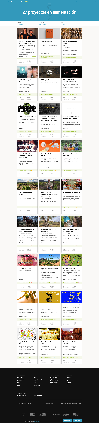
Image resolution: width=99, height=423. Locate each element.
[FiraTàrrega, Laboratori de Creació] (66, 414)
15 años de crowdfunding (55, 384)
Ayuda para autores (38, 395)
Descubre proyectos (6, 1)
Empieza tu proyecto (15, 1)
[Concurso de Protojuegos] (56, 414)
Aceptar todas (77, 420)
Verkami (49, 2)
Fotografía (19, 384)
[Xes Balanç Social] (33, 414)
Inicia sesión (77, 1)
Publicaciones (37, 385)
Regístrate (84, 1)
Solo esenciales (67, 420)
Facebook (69, 377)
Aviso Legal (74, 403)
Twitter (68, 379)
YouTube (69, 380)
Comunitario (19, 380)
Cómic (35, 380)
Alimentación (20, 377)
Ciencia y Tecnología (38, 379)
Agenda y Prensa (54, 379)
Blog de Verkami (53, 377)
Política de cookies (37, 421)
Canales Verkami (54, 380)
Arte (35, 377)
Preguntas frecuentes (21, 395)
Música (18, 385)
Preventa (23, 1)
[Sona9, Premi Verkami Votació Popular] (76, 414)
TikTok (68, 384)
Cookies (80, 403)
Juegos (35, 384)
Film (35, 382)
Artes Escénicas (20, 379)
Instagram (69, 382)
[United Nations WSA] (43, 414)
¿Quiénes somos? (54, 382)
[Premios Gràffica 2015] (23, 414)
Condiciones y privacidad (66, 403)
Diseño (18, 382)
